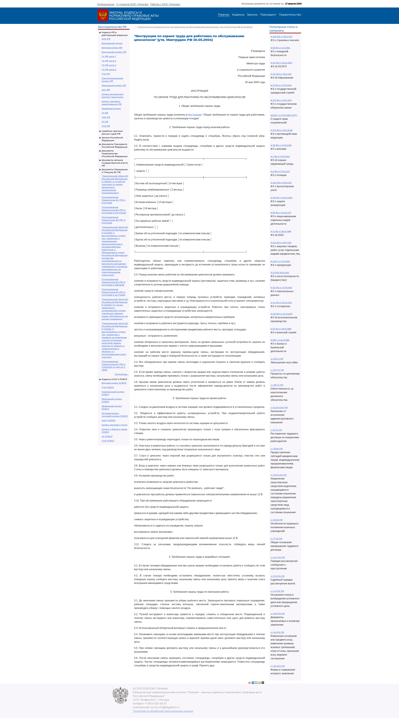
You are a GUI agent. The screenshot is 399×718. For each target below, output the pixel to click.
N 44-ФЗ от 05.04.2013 (281, 302)
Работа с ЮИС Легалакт (165, 4)
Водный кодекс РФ (112, 47)
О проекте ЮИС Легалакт (132, 4)
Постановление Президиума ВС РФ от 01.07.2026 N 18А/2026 (113, 282)
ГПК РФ (106, 74)
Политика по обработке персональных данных (163, 711)
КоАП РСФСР (109, 420)
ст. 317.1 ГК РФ (277, 370)
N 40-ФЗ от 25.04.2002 (281, 63)
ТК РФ (105, 113)
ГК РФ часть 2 (109, 60)
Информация (106, 4)
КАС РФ (106, 90)
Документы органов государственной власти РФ (115, 163)
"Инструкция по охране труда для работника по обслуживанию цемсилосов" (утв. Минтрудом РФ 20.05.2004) (195, 27)
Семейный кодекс (111, 108)
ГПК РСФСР (108, 387)
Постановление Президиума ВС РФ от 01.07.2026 (113, 200)
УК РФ (105, 121)
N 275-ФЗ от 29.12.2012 (281, 100)
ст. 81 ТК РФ (276, 430)
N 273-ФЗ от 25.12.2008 (281, 130)
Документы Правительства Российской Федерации (114, 153)
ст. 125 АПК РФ (278, 666)
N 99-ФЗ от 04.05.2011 (281, 213)
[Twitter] (256, 682)
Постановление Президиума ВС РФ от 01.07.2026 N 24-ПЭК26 (113, 292)
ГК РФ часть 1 (109, 56)
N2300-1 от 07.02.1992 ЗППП (284, 115)
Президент (268, 14)
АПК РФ (106, 39)
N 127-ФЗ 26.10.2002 (280, 272)
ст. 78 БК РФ (277, 449)
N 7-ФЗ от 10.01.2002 (280, 156)
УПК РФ (106, 126)
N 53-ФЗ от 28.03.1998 (281, 329)
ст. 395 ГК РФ (277, 385)
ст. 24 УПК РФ (277, 591)
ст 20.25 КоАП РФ (279, 407)
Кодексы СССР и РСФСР (114, 379)
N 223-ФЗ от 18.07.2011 (281, 243)
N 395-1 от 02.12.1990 (280, 340)
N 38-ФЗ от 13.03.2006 (281, 145)
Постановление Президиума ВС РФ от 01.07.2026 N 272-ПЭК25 (114, 210)
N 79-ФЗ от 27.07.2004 (281, 85)
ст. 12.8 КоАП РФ (278, 475)
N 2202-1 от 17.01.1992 (280, 261)
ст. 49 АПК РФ (277, 632)
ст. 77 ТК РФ (276, 539)
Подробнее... (121, 374)
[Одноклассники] (259, 682)
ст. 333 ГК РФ (277, 359)
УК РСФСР (107, 436)
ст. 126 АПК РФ (278, 613)
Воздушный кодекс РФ (114, 52)
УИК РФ (106, 117)
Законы (252, 14)
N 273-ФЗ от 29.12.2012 (281, 74)
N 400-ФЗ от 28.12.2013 (281, 36)
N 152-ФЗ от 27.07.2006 (281, 287)
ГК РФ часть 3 (109, 65)
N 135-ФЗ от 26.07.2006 (281, 198)
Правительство (290, 14)
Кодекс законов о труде (114, 425)
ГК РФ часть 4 (109, 69)
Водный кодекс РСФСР (114, 383)
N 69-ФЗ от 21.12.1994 (280, 48)
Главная (223, 14)
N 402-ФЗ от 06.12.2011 (281, 183)
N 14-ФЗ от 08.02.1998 (281, 231)
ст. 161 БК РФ (277, 520)
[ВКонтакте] (253, 682)
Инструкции (195, 114)
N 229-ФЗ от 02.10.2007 (282, 314)
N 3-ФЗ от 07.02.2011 (280, 171)
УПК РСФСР (108, 440)
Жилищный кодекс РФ (114, 85)
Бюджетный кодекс (112, 43)
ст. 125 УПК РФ (277, 576)
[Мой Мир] (262, 682)
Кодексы (238, 14)
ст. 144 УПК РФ (278, 557)
